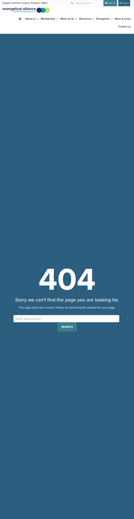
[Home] (22, 19)
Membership (48, 18)
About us (30, 18)
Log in (126, 3)
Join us (112, 3)
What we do (67, 18)
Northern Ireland (21, 3)
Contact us (124, 26)
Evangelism (103, 18)
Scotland (35, 3)
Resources (85, 18)
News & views (123, 18)
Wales (44, 3)
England (7, 3)
